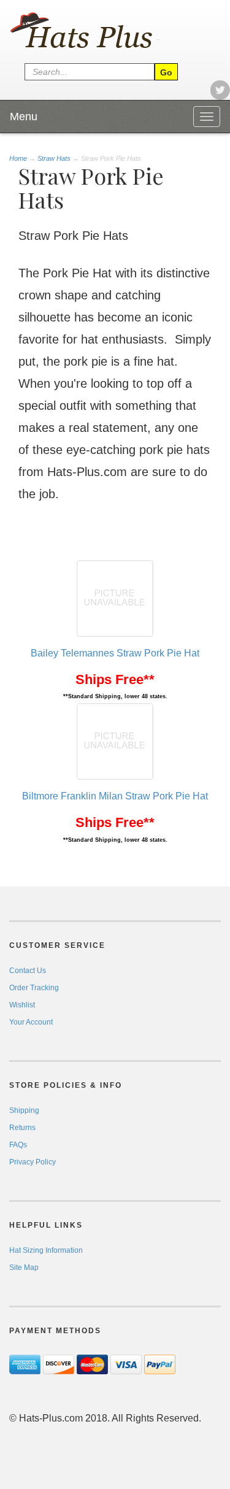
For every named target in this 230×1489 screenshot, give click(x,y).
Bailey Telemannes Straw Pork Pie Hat (115, 653)
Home (19, 158)
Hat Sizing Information (46, 1250)
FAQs (18, 1145)
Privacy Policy (32, 1162)
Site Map (24, 1267)
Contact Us (27, 970)
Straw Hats (54, 158)
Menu (23, 116)
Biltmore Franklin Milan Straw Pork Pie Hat (115, 796)
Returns (22, 1127)
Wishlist (22, 1005)
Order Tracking (34, 987)
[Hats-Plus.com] (98, 31)
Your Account (31, 1022)
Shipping (24, 1110)
